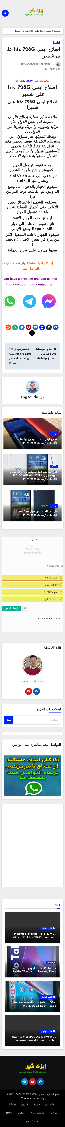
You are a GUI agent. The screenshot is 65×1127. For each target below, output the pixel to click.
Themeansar (28, 1098)
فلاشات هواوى (48, 928)
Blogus (9, 1094)
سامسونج (50, 1104)
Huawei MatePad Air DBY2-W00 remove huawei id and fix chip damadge (34, 1040)
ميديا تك (51, 962)
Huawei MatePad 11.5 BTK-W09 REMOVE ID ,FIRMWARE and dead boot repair (32, 937)
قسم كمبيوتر (32, 1121)
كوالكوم (53, 1112)
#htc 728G (51, 69)
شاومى (25, 1104)
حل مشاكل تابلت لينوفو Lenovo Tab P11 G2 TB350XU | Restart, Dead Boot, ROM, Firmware (33, 972)
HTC (56, 42)
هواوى (36, 1104)
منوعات (22, 1112)
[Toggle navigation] (60, 13)
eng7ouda (44, 64)
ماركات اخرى (37, 1112)
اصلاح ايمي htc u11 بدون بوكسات (38, 439)
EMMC (9, 1112)
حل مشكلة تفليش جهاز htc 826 (38, 511)
